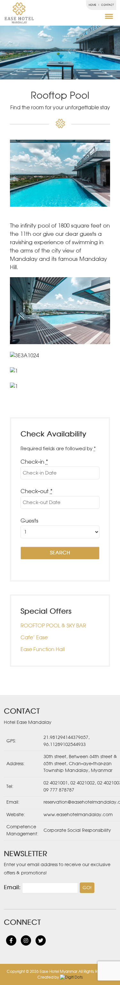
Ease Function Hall (42, 649)
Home (92, 5)
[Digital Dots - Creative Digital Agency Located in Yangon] (71, 977)
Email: (12, 887)
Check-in (34, 462)
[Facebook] (11, 940)
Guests (29, 521)
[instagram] (26, 940)
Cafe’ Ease (34, 637)
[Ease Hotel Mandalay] (10, 13)
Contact (107, 5)
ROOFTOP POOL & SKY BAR (53, 625)
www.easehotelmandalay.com (78, 815)
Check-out (36, 491)
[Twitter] (41, 940)
